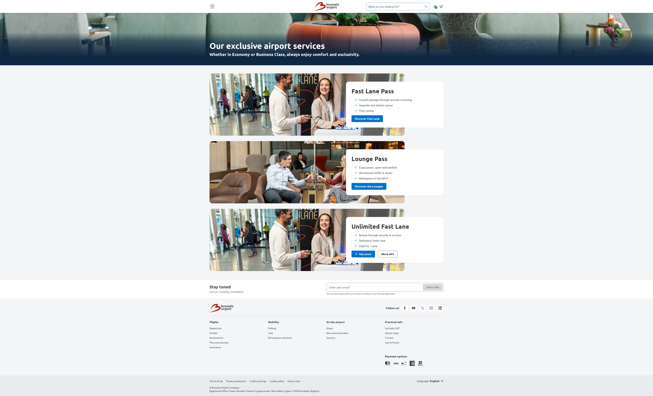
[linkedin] (440, 308)
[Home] (327, 6)
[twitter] (422, 308)
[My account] (435, 6)
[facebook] (404, 308)
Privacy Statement (386, 293)
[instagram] (431, 308)
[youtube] (413, 308)
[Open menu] (212, 6)
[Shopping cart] (441, 6)
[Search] (426, 6)
